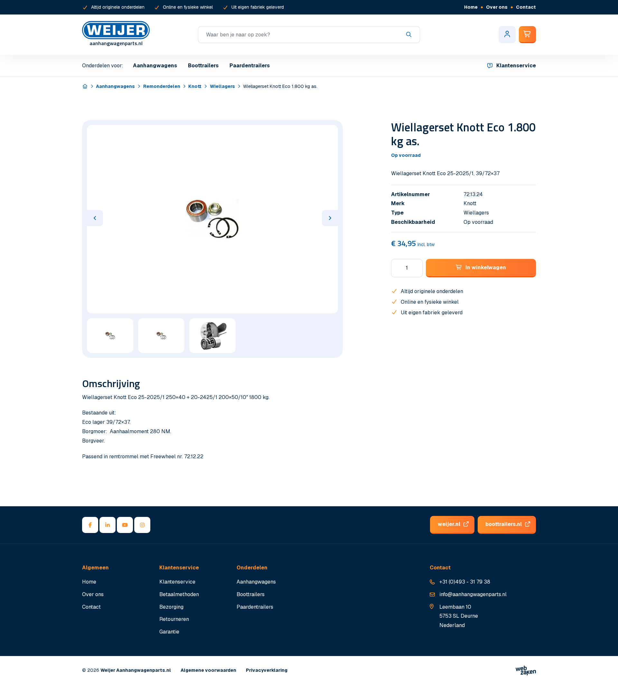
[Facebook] (90, 525)
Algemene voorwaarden (208, 670)
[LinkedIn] (107, 525)
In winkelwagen (485, 267)
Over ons (497, 7)
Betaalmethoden (179, 594)
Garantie (169, 631)
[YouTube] (125, 525)
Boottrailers (203, 65)
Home (471, 7)
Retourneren (174, 619)
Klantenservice (516, 65)
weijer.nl (449, 524)
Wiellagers (222, 86)
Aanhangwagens (155, 65)
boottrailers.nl (503, 524)
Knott (194, 86)
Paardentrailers (249, 65)
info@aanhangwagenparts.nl (473, 594)
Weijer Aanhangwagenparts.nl (135, 670)
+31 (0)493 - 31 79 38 (464, 581)
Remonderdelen (161, 86)
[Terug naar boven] (605, 672)
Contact (526, 7)
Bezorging (171, 607)
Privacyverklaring (266, 670)
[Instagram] (142, 525)
